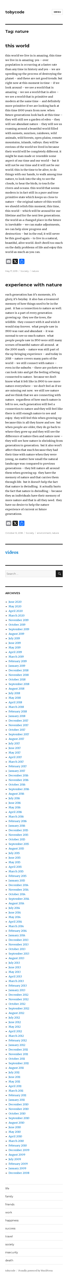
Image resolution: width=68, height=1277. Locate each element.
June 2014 (15, 912)
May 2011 (14, 1081)
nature (35, 271)
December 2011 (18, 1049)
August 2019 (16, 633)
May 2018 (15, 697)
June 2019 (15, 643)
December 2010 (19, 1104)
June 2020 (15, 601)
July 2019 (14, 638)
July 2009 (15, 1159)
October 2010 (17, 1113)
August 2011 (16, 1067)
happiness (11, 1220)
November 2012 (19, 999)
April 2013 (15, 976)
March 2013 (16, 981)
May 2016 (15, 807)
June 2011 (14, 1077)
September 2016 (19, 789)
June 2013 (15, 967)
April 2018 (15, 702)
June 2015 (15, 857)
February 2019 (18, 661)
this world (17, 45)
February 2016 (18, 821)
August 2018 (16, 688)
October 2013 (17, 949)
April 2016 (15, 812)
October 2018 (17, 679)
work (8, 1212)
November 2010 (19, 1109)
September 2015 (19, 844)
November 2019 (19, 620)
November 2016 (19, 780)
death (9, 1260)
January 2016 (17, 825)
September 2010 (19, 1118)
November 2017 (18, 725)
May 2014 (15, 917)
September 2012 (19, 1008)
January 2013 (17, 990)
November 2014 (19, 889)
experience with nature (33, 285)
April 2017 (15, 757)
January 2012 (17, 1045)
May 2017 (14, 752)
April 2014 (15, 921)
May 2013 (15, 971)
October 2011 (17, 1058)
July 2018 (14, 693)
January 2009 (17, 1168)
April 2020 (16, 611)
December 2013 (18, 940)
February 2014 (18, 930)
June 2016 (15, 802)
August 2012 (16, 1013)
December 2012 (18, 994)
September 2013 (19, 953)
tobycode (14, 12)
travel (9, 1236)
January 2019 (17, 665)
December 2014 (18, 885)
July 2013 (14, 962)
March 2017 (16, 761)
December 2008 (19, 1173)
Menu (57, 12)
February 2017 (18, 766)
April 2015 (15, 866)
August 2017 (16, 738)
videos (11, 552)
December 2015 (18, 830)
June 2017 (15, 748)
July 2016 (14, 798)
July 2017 (14, 743)
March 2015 (16, 871)
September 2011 (19, 1063)
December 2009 (19, 1150)
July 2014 (14, 908)
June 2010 (15, 1127)
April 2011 (15, 1086)
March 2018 (16, 707)
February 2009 (18, 1163)
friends (9, 1204)
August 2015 (16, 848)
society (9, 1244)
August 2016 (16, 793)
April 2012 (15, 1031)
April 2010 (15, 1136)
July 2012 (14, 1017)
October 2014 (17, 894)
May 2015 (14, 862)
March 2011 (16, 1090)
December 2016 (18, 775)
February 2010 (18, 1145)
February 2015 (18, 876)
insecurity (11, 1252)
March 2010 (16, 1141)
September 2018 (19, 684)
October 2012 (17, 1003)
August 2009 (17, 1154)
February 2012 (18, 1040)
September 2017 (19, 734)
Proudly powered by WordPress (35, 1270)
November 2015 (18, 834)
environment (44, 533)
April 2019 (15, 652)
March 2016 (16, 816)
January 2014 (17, 935)
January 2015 (17, 880)
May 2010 (15, 1131)
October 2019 (17, 624)
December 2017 (18, 720)
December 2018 (19, 670)
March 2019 (16, 656)
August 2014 (16, 903)
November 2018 (19, 675)
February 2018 (18, 711)
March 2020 (17, 615)
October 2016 (17, 784)
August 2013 (16, 958)
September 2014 (19, 898)
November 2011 (18, 1054)
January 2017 (17, 770)
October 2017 (17, 729)
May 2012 (15, 1026)
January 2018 (17, 716)
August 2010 (16, 1122)
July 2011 (14, 1072)
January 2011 (17, 1099)
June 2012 (15, 1022)
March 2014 (16, 926)
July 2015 (14, 853)
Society (24, 271)
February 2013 (18, 985)
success (10, 1228)
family (9, 1196)
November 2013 (19, 944)
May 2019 (15, 647)
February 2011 (17, 1095)
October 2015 (17, 839)
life (7, 1188)
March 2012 (16, 1035)
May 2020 (15, 606)
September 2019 (19, 629)
